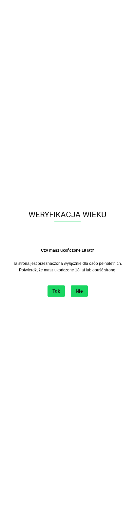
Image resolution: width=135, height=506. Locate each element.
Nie (79, 291)
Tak (56, 291)
